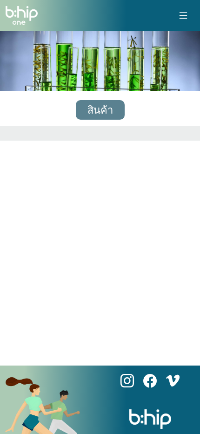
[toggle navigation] (183, 15)
